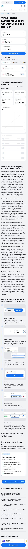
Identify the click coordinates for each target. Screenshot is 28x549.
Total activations (6, 107)
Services (8, 13)
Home (2, 13)
